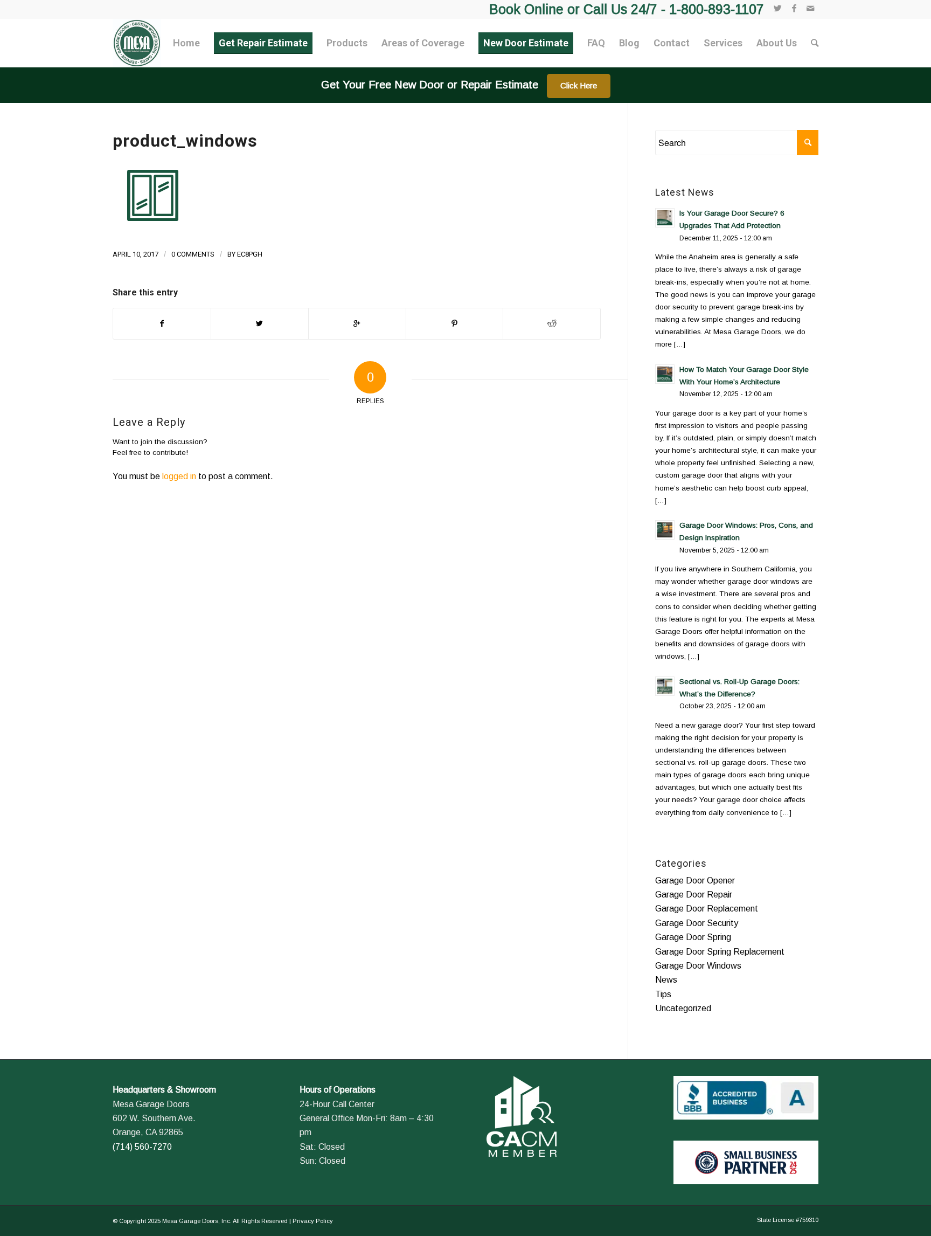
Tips (663, 994)
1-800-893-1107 (716, 9)
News (666, 979)
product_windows (185, 140)
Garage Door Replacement (706, 908)
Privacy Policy (313, 1221)
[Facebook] (794, 8)
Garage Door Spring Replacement (719, 951)
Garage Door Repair (693, 894)
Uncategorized (683, 1008)
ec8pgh (249, 254)
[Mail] (810, 8)
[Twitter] (778, 8)
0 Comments (192, 254)
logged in (179, 476)
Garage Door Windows (698, 965)
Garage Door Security (696, 923)
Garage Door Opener (695, 880)
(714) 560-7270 (142, 1146)
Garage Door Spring (693, 937)
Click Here (578, 85)
